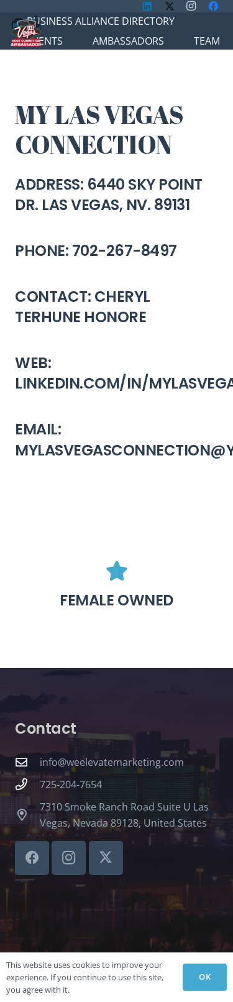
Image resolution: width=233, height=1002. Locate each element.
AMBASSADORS (128, 41)
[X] (106, 858)
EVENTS (45, 41)
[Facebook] (32, 858)
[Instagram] (69, 858)
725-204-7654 (71, 784)
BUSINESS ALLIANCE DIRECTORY (101, 21)
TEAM (207, 41)
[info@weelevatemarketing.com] (27, 762)
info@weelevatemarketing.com (112, 762)
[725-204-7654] (27, 784)
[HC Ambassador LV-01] (26, 30)
